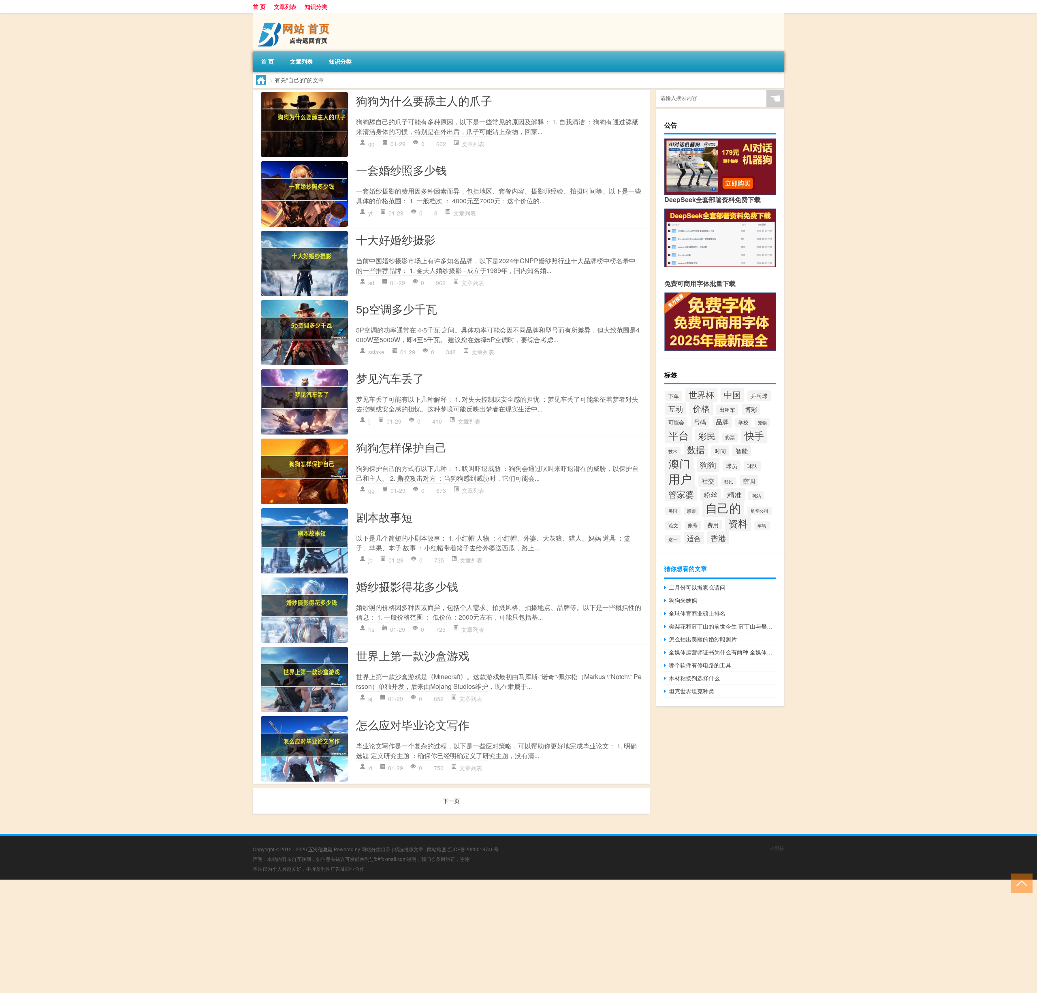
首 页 (259, 6)
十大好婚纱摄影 (395, 239)
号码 (700, 422)
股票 (691, 511)
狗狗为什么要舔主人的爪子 (424, 100)
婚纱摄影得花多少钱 (407, 586)
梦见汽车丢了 (390, 378)
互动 (675, 409)
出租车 (727, 409)
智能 (742, 450)
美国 (672, 511)
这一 (672, 539)
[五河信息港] (295, 16)
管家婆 (681, 494)
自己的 (723, 507)
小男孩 (777, 847)
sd (371, 283)
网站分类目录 (375, 849)
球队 (752, 466)
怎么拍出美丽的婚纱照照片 (703, 639)
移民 (728, 482)
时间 (720, 451)
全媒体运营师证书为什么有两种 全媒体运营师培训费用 (722, 652)
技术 (672, 451)
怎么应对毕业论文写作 (412, 724)
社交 (708, 481)
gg (371, 144)
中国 (732, 394)
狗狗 (708, 465)
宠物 (762, 423)
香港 (718, 537)
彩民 (706, 436)
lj (369, 421)
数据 (696, 449)
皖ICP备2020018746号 (473, 849)
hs (371, 629)
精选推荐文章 (408, 849)
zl (370, 768)
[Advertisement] (243, 936)
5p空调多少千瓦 (396, 308)
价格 (701, 408)
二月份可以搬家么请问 (697, 587)
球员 (731, 466)
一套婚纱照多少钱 (401, 170)
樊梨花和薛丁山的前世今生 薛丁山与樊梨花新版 (722, 626)
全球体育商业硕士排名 (697, 613)
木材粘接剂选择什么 (694, 678)
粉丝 (710, 495)
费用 (713, 525)
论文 (673, 525)
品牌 (722, 421)
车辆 (761, 525)
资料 (738, 523)
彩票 (730, 437)
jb (370, 560)
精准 (734, 494)
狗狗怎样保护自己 (401, 447)
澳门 (679, 463)
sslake (376, 352)
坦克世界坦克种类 (691, 691)
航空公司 (759, 511)
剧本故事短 (384, 517)
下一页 (451, 801)
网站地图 (436, 849)
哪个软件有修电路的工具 (700, 665)
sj (370, 699)
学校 (743, 422)
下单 (673, 396)
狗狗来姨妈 (683, 600)
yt (370, 213)
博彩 (751, 409)
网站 (756, 495)
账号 (693, 525)
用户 (680, 478)
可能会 (676, 422)
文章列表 (285, 6)
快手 (754, 435)
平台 (678, 435)
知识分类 (316, 6)
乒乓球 (759, 396)
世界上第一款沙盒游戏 (412, 655)
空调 (749, 480)
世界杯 (701, 394)
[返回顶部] (1020, 883)
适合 (694, 538)
